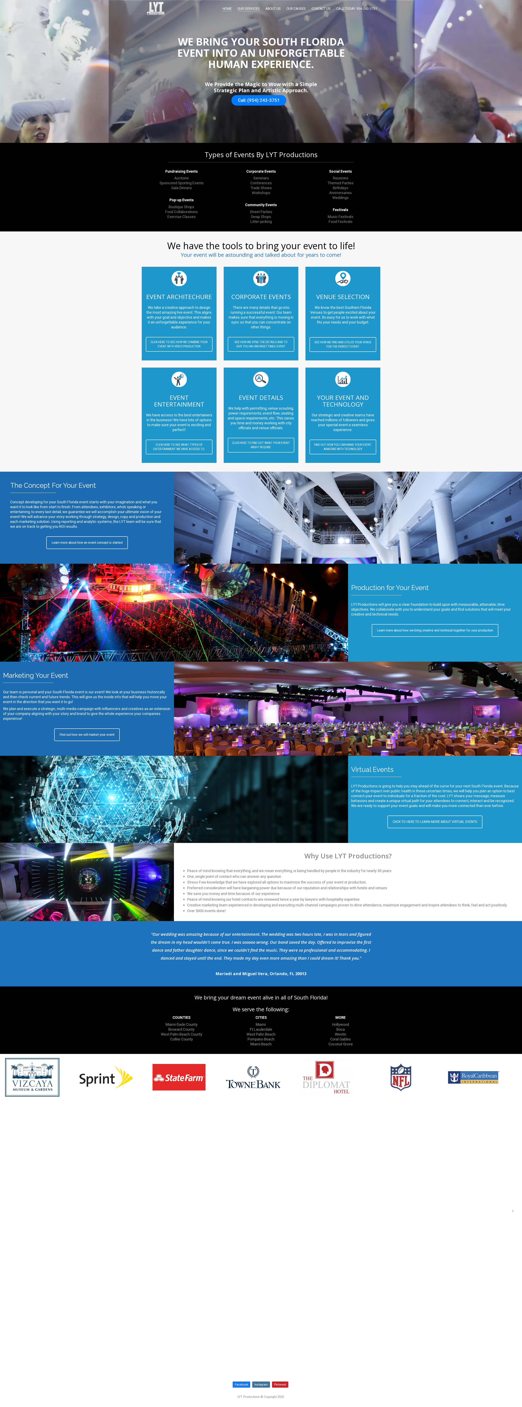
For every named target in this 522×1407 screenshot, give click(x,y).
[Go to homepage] (156, 8)
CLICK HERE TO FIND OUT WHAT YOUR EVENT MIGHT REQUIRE (261, 445)
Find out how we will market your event (87, 734)
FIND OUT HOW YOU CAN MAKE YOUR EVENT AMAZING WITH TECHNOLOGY (343, 447)
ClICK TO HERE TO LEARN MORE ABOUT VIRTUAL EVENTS (435, 821)
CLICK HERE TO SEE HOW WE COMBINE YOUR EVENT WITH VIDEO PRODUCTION (179, 344)
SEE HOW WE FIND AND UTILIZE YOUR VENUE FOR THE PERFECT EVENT (343, 344)
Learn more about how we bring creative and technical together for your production (435, 630)
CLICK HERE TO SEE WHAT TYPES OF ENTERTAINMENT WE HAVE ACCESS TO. (179, 447)
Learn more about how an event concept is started (87, 542)
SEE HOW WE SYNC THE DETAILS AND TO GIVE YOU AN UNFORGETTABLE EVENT (261, 344)
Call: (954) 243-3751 (259, 100)
